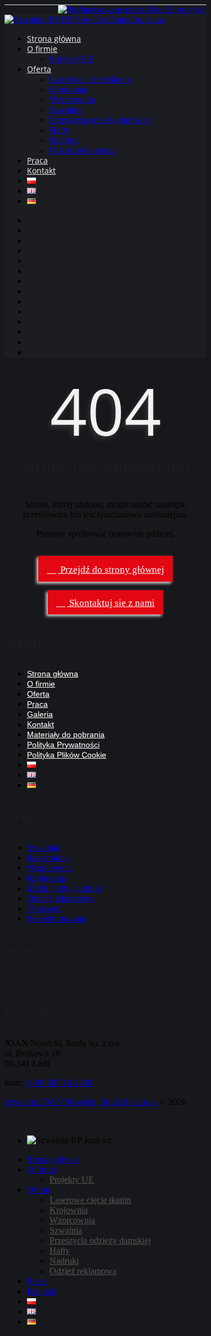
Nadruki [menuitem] (64, 1261)
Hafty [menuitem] (60, 1250)
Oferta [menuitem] (38, 1190)
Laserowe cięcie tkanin (90, 79)
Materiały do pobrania (66, 734)
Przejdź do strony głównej (111, 569)
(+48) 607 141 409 (58, 1082)
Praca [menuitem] (37, 1281)
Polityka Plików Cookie (66, 754)
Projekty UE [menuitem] (72, 1179)
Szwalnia (66, 109)
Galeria (40, 714)
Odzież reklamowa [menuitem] (83, 1271)
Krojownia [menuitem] (69, 1210)
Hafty (60, 130)
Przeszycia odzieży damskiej (100, 120)
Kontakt (41, 170)
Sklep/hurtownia (56, 918)
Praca (37, 160)
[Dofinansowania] (132, 9)
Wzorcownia (72, 99)
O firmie (42, 48)
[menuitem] (31, 1301)
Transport (44, 908)
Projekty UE (72, 59)
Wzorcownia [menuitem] (72, 1220)
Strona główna (54, 38)
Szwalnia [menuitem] (66, 1230)
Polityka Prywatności (63, 744)
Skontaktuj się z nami (111, 603)
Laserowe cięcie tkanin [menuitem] (90, 1200)
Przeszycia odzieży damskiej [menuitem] (100, 1240)
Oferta (39, 69)
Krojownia (69, 89)
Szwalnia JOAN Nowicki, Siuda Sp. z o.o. (81, 1102)
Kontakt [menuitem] (41, 1291)
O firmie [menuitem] (42, 1169)
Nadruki (64, 140)
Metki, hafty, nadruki (64, 888)
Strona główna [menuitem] (53, 1159)
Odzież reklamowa (83, 150)
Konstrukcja (48, 857)
